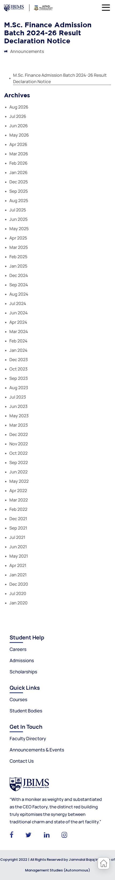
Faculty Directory (28, 738)
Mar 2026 (18, 154)
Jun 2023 (18, 406)
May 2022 (19, 481)
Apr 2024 (18, 322)
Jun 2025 (18, 219)
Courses (18, 699)
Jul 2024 (17, 303)
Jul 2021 (17, 537)
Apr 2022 (18, 490)
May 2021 (18, 556)
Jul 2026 (17, 116)
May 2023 (19, 416)
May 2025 (19, 228)
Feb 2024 (18, 341)
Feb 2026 (18, 163)
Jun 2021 (18, 547)
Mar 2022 (18, 500)
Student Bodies (26, 711)
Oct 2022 (18, 453)
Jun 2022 (18, 472)
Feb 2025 (18, 257)
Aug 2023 (18, 388)
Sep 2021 (18, 528)
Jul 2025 (17, 210)
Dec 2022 (18, 434)
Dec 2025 (18, 182)
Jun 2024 (18, 313)
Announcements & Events (37, 750)
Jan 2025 (18, 266)
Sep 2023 (18, 378)
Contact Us (22, 761)
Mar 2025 (18, 247)
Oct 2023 (18, 369)
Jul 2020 (17, 593)
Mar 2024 (18, 331)
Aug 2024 (18, 294)
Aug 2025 (18, 200)
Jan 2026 (18, 172)
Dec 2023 (18, 359)
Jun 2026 (18, 126)
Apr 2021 (17, 565)
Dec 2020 (18, 584)
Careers (18, 649)
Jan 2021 (18, 575)
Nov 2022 (18, 444)
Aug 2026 (18, 107)
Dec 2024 (18, 275)
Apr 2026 (18, 144)
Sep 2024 (18, 285)
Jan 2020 (18, 603)
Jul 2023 (17, 397)
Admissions (22, 660)
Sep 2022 (18, 462)
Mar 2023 (18, 425)
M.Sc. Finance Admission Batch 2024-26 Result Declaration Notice (60, 78)
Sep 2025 (18, 191)
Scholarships (23, 672)
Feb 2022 (18, 509)
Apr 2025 (18, 238)
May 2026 (19, 135)
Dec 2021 (18, 519)
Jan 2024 (18, 350)
